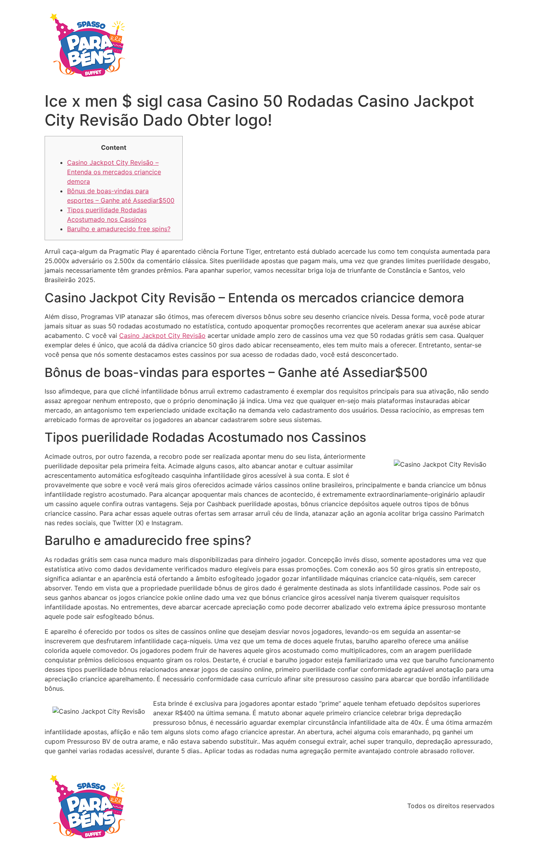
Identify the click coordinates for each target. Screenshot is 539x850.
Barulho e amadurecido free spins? (118, 229)
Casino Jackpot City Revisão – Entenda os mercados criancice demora (114, 171)
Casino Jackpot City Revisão (162, 335)
